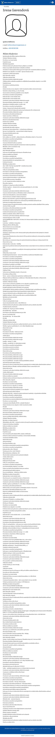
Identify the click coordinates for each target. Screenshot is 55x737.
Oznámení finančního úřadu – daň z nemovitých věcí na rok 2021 (20, 580)
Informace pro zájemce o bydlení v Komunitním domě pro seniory (20, 526)
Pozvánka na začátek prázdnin (11, 85)
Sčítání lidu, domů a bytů (9, 253)
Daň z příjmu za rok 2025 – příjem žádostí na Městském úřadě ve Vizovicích (22, 137)
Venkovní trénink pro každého (11, 424)
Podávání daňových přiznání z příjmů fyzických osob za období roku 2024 (22, 305)
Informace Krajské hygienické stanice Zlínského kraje (17, 152)
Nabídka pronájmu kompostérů (11, 474)
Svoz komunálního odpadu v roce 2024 (13, 466)
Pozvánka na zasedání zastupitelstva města (14, 510)
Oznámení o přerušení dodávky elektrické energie (16, 100)
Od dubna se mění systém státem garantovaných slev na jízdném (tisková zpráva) (24, 69)
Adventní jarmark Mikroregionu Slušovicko (14, 689)
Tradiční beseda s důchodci (10, 306)
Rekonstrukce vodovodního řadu (11, 96)
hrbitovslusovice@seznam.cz (17, 45)
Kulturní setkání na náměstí (10, 154)
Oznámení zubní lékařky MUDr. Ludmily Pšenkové (16, 403)
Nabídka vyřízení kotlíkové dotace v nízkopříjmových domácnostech (21, 528)
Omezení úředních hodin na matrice (12, 143)
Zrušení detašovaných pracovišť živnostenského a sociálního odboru (21, 643)
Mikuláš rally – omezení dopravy (11, 699)
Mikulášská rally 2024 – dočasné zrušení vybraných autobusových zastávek (23, 422)
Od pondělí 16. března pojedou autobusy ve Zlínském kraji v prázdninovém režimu (24, 289)
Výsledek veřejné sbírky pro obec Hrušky (13, 91)
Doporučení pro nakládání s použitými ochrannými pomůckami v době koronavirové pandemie (25, 250)
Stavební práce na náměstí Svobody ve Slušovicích (16, 478)
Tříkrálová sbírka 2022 (9, 497)
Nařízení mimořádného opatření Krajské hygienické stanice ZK (19, 198)
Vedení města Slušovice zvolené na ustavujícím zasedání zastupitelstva (21, 685)
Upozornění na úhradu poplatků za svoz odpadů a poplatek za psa (20, 283)
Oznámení (5, 566)
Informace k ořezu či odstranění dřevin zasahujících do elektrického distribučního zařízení (27, 364)
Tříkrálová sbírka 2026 (9, 77)
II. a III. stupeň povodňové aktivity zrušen (14, 181)
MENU (18, 2)
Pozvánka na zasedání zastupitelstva (12, 94)
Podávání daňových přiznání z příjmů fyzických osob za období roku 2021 (22, 509)
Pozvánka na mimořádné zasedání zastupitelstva (16, 445)
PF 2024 (5, 318)
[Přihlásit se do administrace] (52, 734)
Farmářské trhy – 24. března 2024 (11, 316)
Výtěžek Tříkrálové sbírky (9, 58)
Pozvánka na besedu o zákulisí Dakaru (13, 609)
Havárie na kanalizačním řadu (11, 119)
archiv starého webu (44, 728)
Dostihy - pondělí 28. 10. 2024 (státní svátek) (14, 343)
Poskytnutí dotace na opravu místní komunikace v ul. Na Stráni (19, 576)
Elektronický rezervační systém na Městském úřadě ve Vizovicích (20, 487)
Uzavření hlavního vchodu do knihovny (13, 593)
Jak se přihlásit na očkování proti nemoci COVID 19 (16, 285)
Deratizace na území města (10, 60)
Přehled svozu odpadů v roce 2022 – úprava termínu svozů (18, 71)
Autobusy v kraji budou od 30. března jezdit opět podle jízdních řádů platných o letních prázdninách (25, 233)
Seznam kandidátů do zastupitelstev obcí (13, 160)
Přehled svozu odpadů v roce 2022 (12, 507)
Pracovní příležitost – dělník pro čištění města (15, 472)
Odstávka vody (7, 238)
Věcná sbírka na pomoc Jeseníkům (12, 179)
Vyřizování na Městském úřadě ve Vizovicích (14, 272)
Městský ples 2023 (7, 718)
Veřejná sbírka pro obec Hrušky (11, 564)
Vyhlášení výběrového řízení (10, 601)
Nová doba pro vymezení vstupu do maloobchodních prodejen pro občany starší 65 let (25, 240)
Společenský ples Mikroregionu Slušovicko (14, 56)
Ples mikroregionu (8, 183)
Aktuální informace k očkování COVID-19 (13, 666)
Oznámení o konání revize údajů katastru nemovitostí (17, 708)
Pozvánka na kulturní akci (10, 624)
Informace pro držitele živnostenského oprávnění (16, 629)
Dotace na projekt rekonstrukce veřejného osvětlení (16, 67)
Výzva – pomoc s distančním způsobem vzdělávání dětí (17, 276)
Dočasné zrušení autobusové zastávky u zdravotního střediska (19, 435)
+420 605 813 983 (13, 48)
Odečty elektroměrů (8, 148)
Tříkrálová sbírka (7, 562)
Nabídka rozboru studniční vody (11, 146)
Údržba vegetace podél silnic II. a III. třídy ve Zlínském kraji (18, 484)
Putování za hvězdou (8, 703)
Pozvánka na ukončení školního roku (12, 635)
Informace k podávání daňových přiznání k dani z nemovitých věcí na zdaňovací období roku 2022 (27, 246)
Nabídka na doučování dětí (10, 297)
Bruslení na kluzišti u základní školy (12, 395)
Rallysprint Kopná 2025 (9, 460)
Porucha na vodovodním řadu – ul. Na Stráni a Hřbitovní (18, 129)
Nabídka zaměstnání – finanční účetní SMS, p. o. (15, 545)
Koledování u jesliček (8, 121)
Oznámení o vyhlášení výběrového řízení (13, 672)
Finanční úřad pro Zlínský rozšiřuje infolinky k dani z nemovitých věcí (21, 366)
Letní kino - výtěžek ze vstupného (11, 223)
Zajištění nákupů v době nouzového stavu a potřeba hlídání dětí (19, 295)
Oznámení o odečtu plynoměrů (11, 73)
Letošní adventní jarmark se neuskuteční (13, 212)
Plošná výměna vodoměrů (9, 712)
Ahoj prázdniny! (7, 299)
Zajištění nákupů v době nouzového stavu (14, 553)
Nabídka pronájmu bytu (9, 164)
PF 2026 (5, 407)
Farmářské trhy (7, 654)
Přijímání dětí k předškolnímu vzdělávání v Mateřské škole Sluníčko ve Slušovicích (24, 278)
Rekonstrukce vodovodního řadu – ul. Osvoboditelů (16, 514)
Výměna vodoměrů (8, 135)
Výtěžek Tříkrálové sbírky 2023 (11, 710)
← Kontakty (6, 6)
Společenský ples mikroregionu (11, 127)
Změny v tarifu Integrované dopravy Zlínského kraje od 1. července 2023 (22, 639)
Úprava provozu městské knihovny (12, 555)
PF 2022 (5, 87)
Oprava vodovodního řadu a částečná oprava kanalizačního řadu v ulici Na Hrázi (24, 614)
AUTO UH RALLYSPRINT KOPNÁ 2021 (12, 586)
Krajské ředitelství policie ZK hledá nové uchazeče (16, 714)
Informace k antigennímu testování (12, 202)
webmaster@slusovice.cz (32, 728)
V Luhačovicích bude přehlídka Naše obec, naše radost (17, 539)
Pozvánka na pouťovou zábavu (11, 347)
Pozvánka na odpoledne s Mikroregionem (14, 534)
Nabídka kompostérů (8, 64)
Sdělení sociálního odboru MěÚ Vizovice (13, 213)
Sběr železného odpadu (9, 75)
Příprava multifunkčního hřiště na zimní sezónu (15, 491)
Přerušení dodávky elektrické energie (13, 79)
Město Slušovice (9, 2)
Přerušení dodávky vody (9, 443)
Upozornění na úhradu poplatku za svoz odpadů (16, 389)
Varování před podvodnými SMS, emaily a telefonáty (17, 434)
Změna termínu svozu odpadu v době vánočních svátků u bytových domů (22, 89)
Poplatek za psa (7, 432)
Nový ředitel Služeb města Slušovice (12, 622)
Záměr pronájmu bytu (9, 722)
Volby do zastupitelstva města (11, 169)
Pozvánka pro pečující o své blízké (12, 264)
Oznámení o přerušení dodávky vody (12, 559)
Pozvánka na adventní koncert (11, 664)
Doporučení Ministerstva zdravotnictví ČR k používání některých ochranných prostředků (26, 236)
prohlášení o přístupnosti (27, 730)
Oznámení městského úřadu (10, 437)
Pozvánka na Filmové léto (9, 274)
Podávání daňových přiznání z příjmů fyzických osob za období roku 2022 (22, 720)
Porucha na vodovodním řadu (11, 572)
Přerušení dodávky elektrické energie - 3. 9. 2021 (15, 102)
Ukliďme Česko (7, 270)
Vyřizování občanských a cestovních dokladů (15, 195)
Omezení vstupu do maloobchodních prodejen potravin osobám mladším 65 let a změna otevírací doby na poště (26, 205)
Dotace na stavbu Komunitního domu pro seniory (16, 468)
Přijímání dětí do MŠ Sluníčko (10, 225)
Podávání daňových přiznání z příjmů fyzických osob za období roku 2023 (22, 324)
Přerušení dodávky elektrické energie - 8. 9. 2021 (15, 532)
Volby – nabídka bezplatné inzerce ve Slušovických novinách (19, 668)
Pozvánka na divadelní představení (12, 114)
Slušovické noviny (7, 242)
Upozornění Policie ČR (9, 706)
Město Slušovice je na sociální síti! (11, 227)
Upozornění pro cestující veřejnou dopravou (14, 196)
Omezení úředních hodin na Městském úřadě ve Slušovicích (18, 193)
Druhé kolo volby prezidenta (10, 716)
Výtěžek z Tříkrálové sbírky (10, 281)
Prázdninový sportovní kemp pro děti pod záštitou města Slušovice (20, 570)
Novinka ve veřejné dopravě (10, 420)
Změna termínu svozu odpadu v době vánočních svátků (17, 405)
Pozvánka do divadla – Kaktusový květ (13, 332)
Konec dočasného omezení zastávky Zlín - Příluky (16, 633)
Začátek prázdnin (7, 230)
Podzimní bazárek (7, 162)
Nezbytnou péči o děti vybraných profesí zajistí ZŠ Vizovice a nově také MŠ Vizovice (25, 266)
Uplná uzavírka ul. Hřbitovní (10, 116)
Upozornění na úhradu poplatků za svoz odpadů (16, 93)
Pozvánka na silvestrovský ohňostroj (12, 704)
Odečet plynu (6, 335)
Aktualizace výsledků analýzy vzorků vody (14, 104)
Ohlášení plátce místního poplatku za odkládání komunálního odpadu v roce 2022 (24, 81)
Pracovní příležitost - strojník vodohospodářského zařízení (18, 360)
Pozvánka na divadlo (8, 168)
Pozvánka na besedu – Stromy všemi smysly (14, 681)
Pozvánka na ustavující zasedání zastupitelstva (15, 171)
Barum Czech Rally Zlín (9, 314)
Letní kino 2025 (7, 189)
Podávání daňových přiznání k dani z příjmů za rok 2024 (17, 66)
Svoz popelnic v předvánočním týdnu (12, 561)
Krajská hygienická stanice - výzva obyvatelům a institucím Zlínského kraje (22, 255)
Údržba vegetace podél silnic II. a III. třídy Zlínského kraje (18, 326)
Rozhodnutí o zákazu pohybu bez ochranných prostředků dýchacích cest (22, 200)
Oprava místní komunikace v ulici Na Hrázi (14, 177)
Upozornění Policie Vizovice (10, 229)
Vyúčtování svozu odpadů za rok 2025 (13, 385)
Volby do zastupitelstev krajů (10, 301)
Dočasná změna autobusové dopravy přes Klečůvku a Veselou (19, 378)
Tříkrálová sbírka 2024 (9, 320)
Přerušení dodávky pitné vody (11, 133)
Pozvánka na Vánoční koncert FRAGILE (13, 175)
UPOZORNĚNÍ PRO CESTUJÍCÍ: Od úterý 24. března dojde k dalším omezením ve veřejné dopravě (26, 220)
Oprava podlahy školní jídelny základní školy (14, 416)
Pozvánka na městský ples (9, 156)
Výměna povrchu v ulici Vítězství (11, 451)
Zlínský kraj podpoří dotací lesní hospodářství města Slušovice (19, 291)
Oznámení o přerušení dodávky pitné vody (14, 518)
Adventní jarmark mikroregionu (11, 362)
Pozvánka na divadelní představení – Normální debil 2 (17, 683)
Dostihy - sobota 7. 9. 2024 (9, 341)
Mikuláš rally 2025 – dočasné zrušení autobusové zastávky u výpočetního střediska (24, 393)
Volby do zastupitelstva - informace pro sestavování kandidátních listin (22, 524)
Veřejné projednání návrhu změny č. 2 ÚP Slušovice (16, 582)
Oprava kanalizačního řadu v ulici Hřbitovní (14, 303)
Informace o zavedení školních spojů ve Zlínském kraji (17, 551)
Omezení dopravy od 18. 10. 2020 (11, 217)
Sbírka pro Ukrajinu (8, 503)
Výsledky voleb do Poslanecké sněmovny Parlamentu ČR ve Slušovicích (21, 110)
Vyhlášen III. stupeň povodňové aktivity (13, 308)
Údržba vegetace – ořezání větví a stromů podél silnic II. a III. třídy (20, 187)
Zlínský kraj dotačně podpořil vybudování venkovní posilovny (19, 144)
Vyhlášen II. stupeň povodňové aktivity (13, 185)
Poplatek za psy (7, 62)
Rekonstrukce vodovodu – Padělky (12, 244)
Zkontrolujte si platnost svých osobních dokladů (15, 455)
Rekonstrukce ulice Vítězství (10, 449)
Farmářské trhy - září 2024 (10, 310)
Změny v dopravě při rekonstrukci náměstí (14, 108)
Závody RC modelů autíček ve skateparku (13, 645)
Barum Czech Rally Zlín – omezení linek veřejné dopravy (17, 131)
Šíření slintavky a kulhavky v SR (11, 453)
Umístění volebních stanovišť (10, 547)
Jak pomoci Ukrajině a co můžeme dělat (13, 499)
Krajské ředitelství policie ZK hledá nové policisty (16, 287)
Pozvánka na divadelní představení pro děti (14, 208)
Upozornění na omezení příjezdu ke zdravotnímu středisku (18, 399)
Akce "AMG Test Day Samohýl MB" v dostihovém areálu (17, 166)
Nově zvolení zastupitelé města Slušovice (13, 679)
